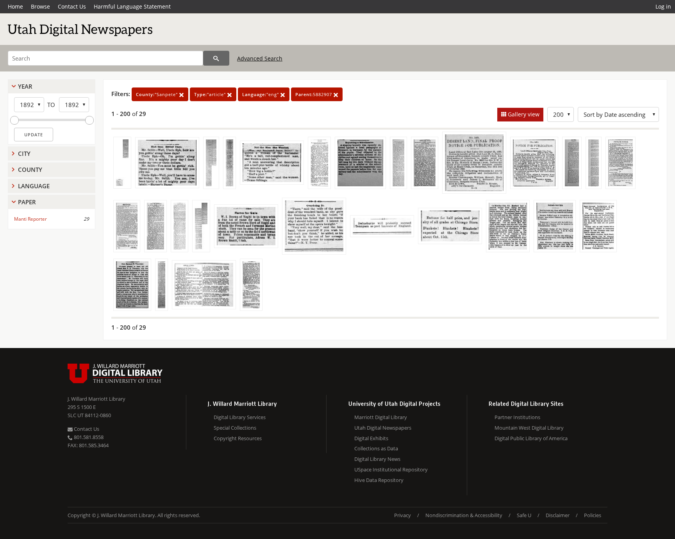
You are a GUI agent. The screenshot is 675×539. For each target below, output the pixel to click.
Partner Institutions (517, 417)
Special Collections (235, 427)
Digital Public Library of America (531, 438)
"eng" (261, 94)
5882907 (314, 94)
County (30, 169)
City (24, 153)
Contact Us (72, 6)
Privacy (402, 515)
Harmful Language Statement (132, 6)
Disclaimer (558, 515)
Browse (40, 6)
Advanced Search (259, 58)
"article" (210, 94)
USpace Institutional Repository (391, 469)
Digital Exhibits (371, 438)
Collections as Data (376, 448)
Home (15, 6)
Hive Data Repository (379, 480)
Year (25, 86)
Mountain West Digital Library (529, 427)
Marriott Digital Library (380, 417)
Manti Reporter (30, 219)
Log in (663, 6)
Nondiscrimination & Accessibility (463, 515)
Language (34, 186)
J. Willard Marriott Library (96, 398)
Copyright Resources (238, 438)
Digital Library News (377, 458)
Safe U (524, 515)
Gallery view (522, 114)
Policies (592, 515)
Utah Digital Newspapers (382, 427)
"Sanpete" (157, 94)
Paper (27, 202)
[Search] (216, 58)
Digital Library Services (240, 417)
